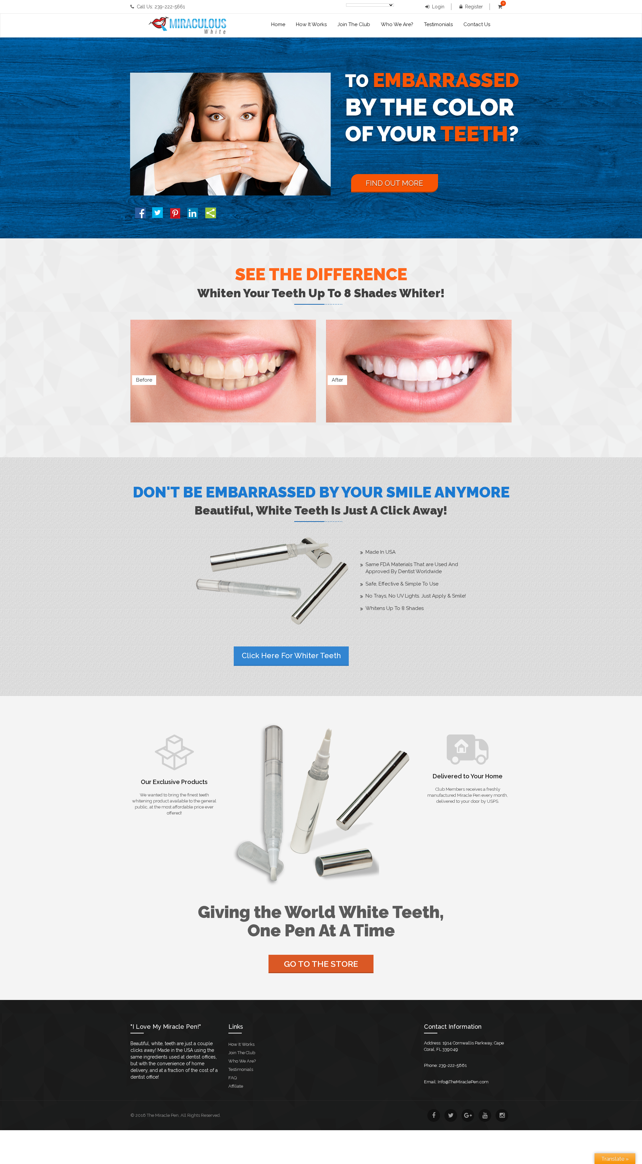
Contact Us (476, 24)
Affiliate (235, 1086)
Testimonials (438, 24)
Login (438, 6)
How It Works (311, 24)
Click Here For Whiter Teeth (291, 655)
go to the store (321, 964)
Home (278, 24)
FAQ (232, 1077)
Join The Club (353, 24)
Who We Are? (397, 24)
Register (474, 6)
